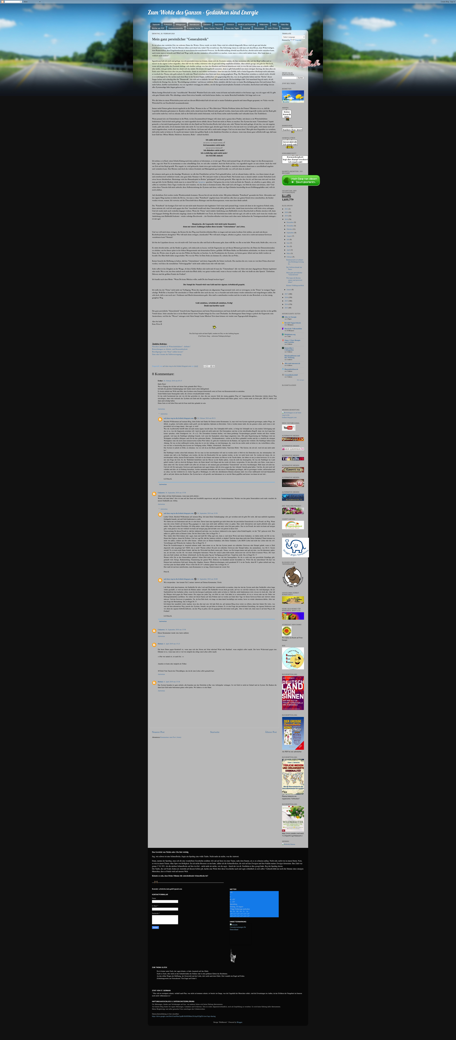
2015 (286, 301)
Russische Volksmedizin (293, 328)
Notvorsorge (259, 28)
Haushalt (246, 28)
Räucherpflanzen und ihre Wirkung (292, 356)
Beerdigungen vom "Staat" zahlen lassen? (167, 351)
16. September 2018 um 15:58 (175, 492)
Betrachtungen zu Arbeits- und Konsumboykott (169, 349)
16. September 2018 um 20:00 (207, 579)
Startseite (156, 24)
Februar (289, 257)
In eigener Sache (193, 28)
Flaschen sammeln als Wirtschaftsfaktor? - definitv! (171, 346)
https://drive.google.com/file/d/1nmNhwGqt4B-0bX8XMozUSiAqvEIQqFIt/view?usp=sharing (184, 1016)
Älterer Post (271, 732)
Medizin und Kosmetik (246, 24)
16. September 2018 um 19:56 (207, 513)
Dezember (290, 222)
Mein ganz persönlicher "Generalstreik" (294, 273)
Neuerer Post (158, 732)
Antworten (161, 409)
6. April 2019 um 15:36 (172, 682)
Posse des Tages (232, 28)
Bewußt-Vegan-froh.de (293, 323)
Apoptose (201, 182)
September (290, 232)
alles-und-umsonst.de (292, 363)
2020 (286, 212)
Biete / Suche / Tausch (212, 28)
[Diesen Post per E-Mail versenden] (204, 366)
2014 (286, 304)
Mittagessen (180, 24)
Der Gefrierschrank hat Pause (294, 268)
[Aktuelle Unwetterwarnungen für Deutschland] (240, 929)
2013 (286, 308)
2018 (286, 219)
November (290, 226)
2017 (286, 294)
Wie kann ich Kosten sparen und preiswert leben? (294, 280)
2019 (286, 216)
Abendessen (194, 24)
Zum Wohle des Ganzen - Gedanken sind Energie (203, 12)
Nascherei (219, 24)
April (289, 250)
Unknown (161, 492)
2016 (286, 297)
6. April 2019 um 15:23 (172, 644)
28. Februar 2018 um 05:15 (172, 381)
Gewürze (230, 24)
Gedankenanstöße (176, 28)
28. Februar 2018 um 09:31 (206, 418)
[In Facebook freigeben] (211, 366)
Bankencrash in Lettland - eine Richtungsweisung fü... (295, 262)
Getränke (207, 24)
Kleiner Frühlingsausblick (295, 285)
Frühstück (168, 24)
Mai (288, 246)
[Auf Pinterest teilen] (213, 366)
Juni (288, 243)
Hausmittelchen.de (291, 369)
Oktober (290, 229)
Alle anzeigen (300, 380)
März (289, 253)
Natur (274, 24)
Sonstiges (286, 28)
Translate (298, 40)
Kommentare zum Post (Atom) (170, 737)
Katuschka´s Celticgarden (289, 349)
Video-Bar (284, 24)
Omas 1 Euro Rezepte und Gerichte (292, 341)
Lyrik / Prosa (273, 28)
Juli (288, 239)
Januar (289, 289)
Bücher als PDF (158, 28)
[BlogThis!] (207, 366)
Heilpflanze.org (290, 334)
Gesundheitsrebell (291, 375)
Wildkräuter (263, 24)
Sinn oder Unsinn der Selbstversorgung (166, 354)
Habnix (160, 643)
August (289, 236)
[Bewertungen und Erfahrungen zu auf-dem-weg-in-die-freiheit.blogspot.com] (293, 417)
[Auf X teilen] (209, 366)
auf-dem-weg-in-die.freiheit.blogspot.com (179, 418)
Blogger (239, 1022)
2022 (286, 209)
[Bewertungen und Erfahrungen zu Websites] (288, 844)
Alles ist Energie (290, 317)
